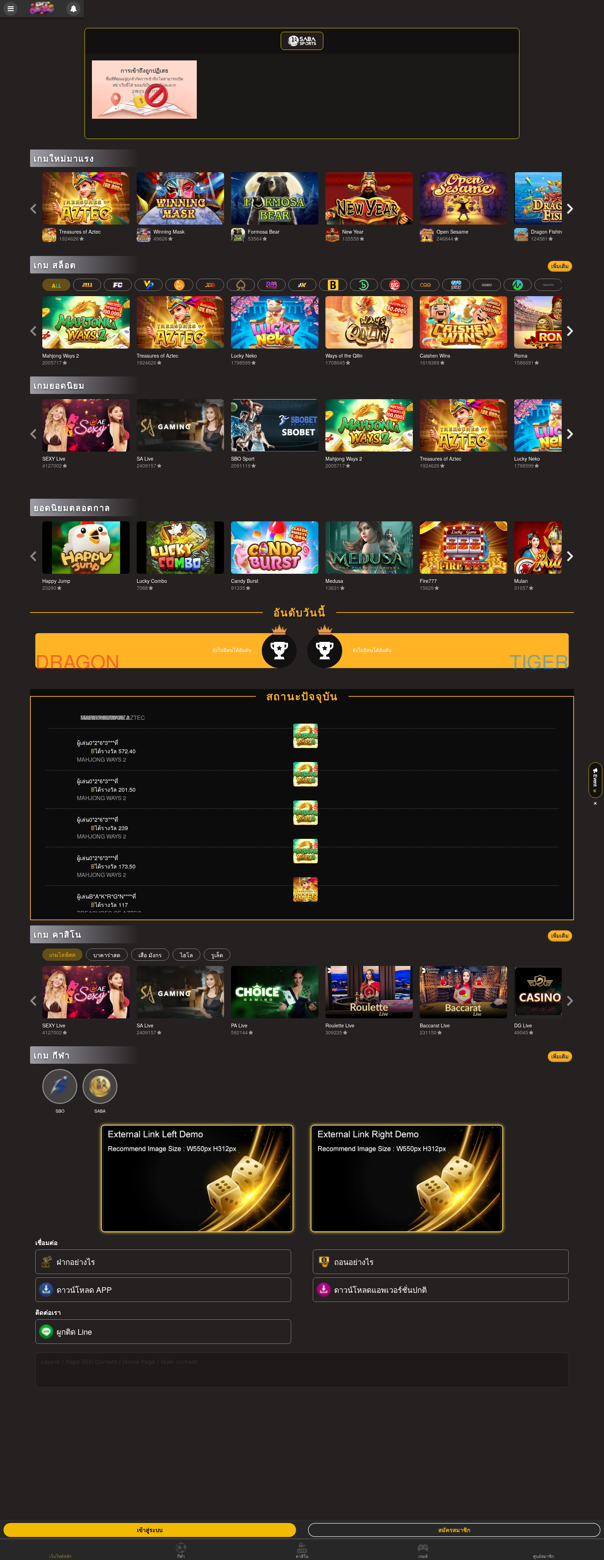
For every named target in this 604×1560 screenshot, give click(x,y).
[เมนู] (10, 9)
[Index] (42, 8)
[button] (33, 209)
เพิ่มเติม (560, 266)
